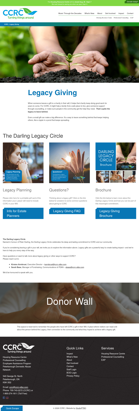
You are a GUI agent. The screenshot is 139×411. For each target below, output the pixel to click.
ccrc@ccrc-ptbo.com (18, 386)
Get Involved (110, 13)
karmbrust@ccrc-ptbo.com (55, 264)
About (99, 13)
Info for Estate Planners (16, 213)
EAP (131, 18)
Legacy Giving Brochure (109, 213)
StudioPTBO (81, 408)
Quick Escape (12, 408)
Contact (130, 13)
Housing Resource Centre (104, 18)
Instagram (7, 398)
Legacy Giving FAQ (66, 210)
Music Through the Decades (70, 13)
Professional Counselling (121, 18)
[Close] (137, 1)
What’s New (89, 13)
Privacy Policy (73, 375)
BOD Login (72, 372)
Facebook (4, 398)
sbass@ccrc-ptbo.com (75, 267)
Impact (121, 13)
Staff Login (71, 369)
